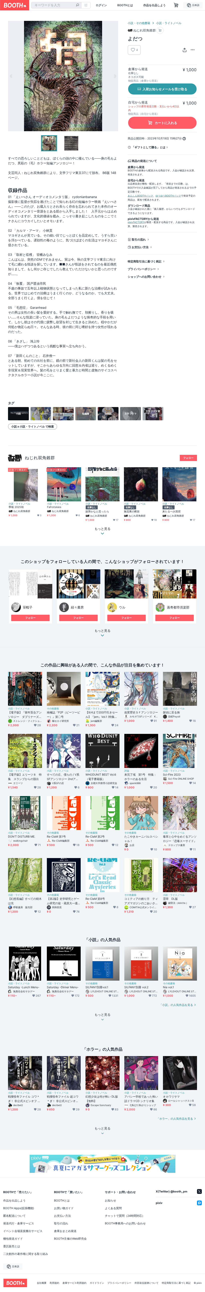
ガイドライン (97, 1283)
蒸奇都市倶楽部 (178, 607)
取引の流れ (139, 239)
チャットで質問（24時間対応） (125, 1215)
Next (115, 76)
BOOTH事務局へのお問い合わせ (125, 1223)
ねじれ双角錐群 (40, 457)
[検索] (77, 5)
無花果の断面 (132, 511)
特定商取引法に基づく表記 (144, 261)
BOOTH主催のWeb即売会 (70, 1238)
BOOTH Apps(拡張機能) (18, 1208)
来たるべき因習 (171, 511)
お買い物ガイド (64, 1208)
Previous (11, 76)
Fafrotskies (54, 507)
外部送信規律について (147, 1283)
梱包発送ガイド (13, 1238)
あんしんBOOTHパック (140, 195)
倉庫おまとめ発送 (65, 1231)
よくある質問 (113, 1208)
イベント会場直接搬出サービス (22, 1231)
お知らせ (110, 1200)
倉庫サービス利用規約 (74, 1283)
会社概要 (41, 1283)
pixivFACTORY (136, 222)
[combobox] (56, 5)
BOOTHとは (125, 5)
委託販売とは (11, 1246)
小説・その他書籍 (139, 23)
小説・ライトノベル (168, 23)
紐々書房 (77, 607)
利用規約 (54, 1283)
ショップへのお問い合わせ (144, 276)
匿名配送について (14, 1215)
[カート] (160, 30)
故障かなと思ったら (97, 511)
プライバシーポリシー (142, 269)
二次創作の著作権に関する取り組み (25, 1253)
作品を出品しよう (154, 5)
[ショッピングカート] (176, 5)
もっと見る (102, 631)
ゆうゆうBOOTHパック (168, 195)
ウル (122, 607)
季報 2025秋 (16, 507)
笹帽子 (27, 607)
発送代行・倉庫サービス (18, 1223)
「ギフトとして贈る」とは (148, 147)
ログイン (101, 5)
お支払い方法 (140, 247)
